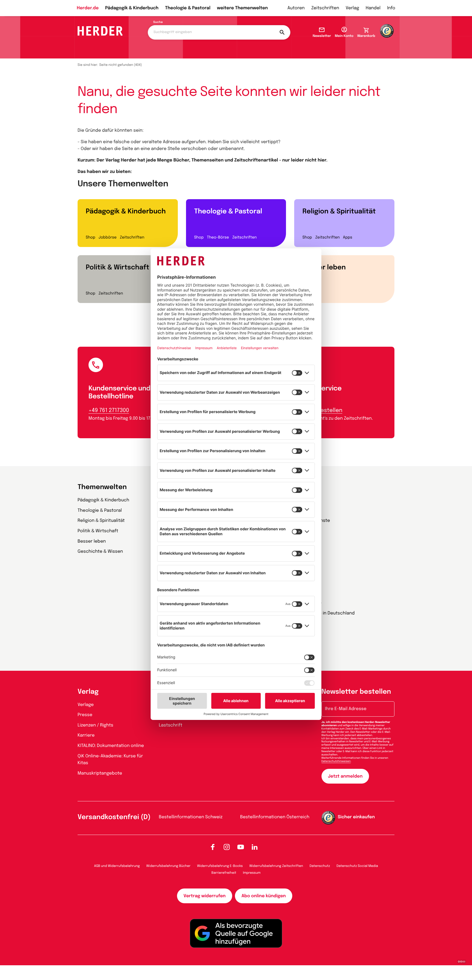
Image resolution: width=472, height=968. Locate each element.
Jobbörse (108, 238)
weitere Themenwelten (242, 8)
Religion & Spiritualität (339, 211)
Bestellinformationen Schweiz (191, 817)
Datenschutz (319, 866)
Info (391, 8)
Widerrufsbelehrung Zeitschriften (276, 866)
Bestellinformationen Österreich (274, 817)
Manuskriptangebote (100, 773)
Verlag (352, 8)
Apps (347, 238)
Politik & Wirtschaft (117, 267)
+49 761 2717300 (108, 410)
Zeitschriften (325, 8)
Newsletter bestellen (356, 692)
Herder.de (88, 8)
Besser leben (324, 267)
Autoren (296, 8)
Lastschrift (170, 725)
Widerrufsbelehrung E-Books (220, 866)
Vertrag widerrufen (205, 896)
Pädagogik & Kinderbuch (131, 8)
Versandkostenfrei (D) (114, 817)
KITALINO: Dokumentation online (111, 745)
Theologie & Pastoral (187, 8)
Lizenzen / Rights (95, 725)
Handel (373, 8)
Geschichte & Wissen (100, 551)
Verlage (86, 704)
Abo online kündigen (263, 896)
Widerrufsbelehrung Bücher (168, 866)
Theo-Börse (218, 238)
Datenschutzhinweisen (336, 761)
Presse (85, 715)
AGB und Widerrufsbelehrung (117, 866)
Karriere (86, 735)
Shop (90, 238)
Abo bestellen (323, 410)
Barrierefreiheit (223, 873)
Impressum (252, 873)
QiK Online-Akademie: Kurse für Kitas (110, 760)
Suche (158, 22)
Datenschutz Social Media (357, 866)
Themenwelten (102, 487)
